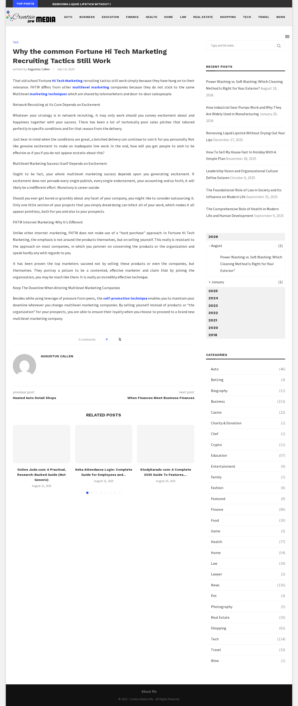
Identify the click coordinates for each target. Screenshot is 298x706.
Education (110, 17)
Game (248, 531)
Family (248, 477)
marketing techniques (48, 93)
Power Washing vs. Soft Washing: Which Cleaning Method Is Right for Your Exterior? (251, 264)
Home (168, 17)
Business (87, 17)
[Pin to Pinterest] (124, 339)
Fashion (248, 487)
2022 (213, 313)
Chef (248, 433)
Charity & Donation (248, 423)
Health (151, 17)
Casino (248, 412)
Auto (68, 17)
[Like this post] (110, 339)
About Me (149, 691)
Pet (248, 595)
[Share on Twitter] (120, 339)
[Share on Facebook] (115, 339)
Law (183, 17)
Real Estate (203, 17)
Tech (247, 17)
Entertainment (248, 466)
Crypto (248, 444)
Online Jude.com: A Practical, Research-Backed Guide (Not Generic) (41, 475)
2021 (212, 320)
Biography (248, 390)
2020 (213, 327)
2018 (212, 335)
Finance (132, 17)
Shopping (228, 17)
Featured (248, 498)
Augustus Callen (39, 69)
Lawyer (248, 574)
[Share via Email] (129, 339)
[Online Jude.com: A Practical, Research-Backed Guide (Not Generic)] (41, 444)
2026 (213, 236)
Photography (248, 606)
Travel (263, 17)
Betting (248, 379)
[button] (42, 3)
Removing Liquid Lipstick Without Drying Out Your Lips (98, 4)
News (280, 17)
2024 (213, 298)
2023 (213, 305)
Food (248, 520)
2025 (213, 291)
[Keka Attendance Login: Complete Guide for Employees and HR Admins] (103, 444)
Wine (248, 660)
